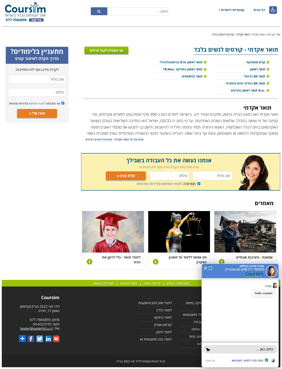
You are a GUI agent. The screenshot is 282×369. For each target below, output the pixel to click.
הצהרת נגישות (103, 283)
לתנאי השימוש (36, 103)
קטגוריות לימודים (232, 10)
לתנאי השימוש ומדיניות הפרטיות (159, 183)
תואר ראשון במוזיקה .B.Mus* (182, 69)
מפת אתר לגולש (178, 283)
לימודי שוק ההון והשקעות (155, 303)
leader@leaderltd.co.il (36, 328)
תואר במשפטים (192, 76)
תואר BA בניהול (254, 76)
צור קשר (36, 20)
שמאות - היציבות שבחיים (254, 257)
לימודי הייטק (164, 332)
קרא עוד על (115, 139)
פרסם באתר (151, 283)
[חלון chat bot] (240, 315)
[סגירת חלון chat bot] (205, 267)
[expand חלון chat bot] (210, 267)
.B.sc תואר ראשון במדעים (248, 90)
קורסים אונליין (163, 324)
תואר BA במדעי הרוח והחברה (245, 83)
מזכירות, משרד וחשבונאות (200, 314)
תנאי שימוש (128, 283)
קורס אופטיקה (255, 62)
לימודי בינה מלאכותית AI (156, 339)
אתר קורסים (273, 34)
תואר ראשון (257, 69)
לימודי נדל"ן (164, 310)
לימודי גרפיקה (163, 317)
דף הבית (259, 10)
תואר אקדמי (258, 34)
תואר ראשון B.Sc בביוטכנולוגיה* (181, 62)
